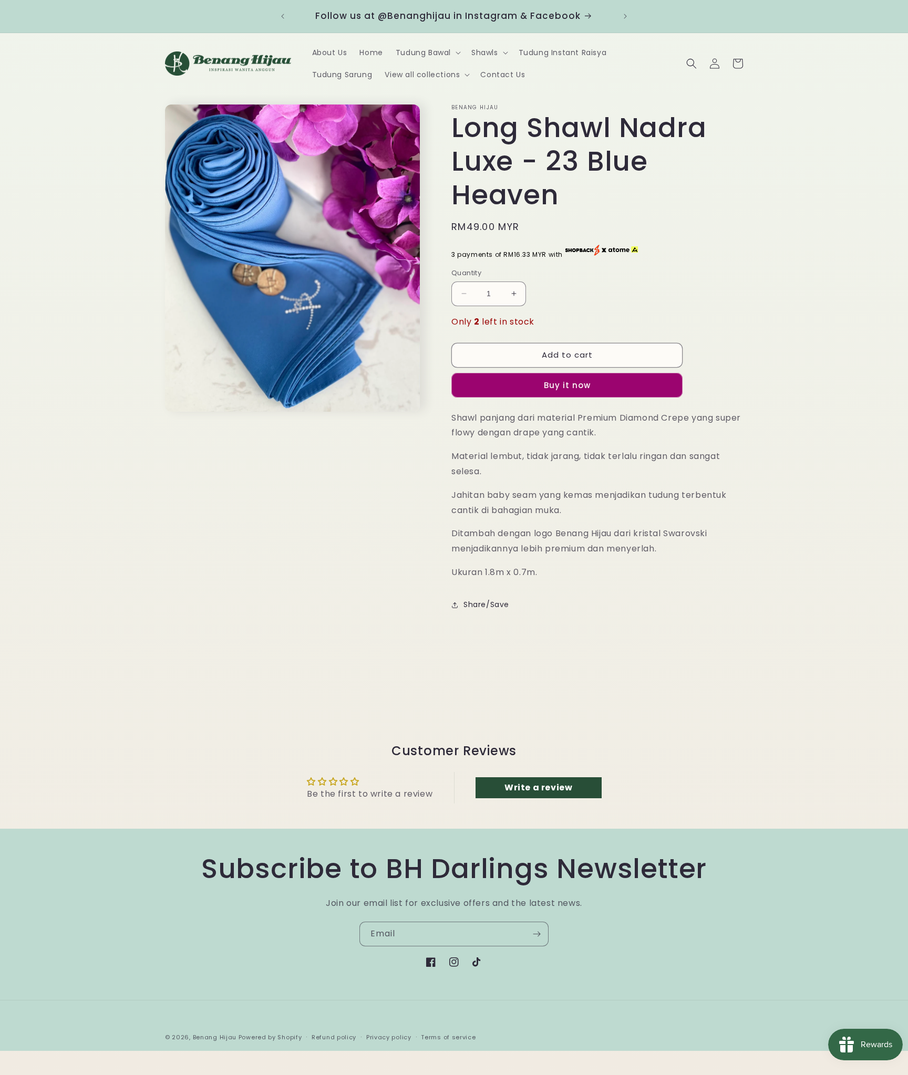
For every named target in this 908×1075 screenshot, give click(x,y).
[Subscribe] (536, 934)
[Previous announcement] (282, 16)
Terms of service (448, 1037)
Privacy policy (388, 1037)
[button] (427, 52)
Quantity (466, 273)
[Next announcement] (625, 16)
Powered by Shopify (270, 1037)
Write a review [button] (538, 787)
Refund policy (334, 1037)
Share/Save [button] (486, 604)
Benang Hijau (216, 1037)
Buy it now (567, 385)
